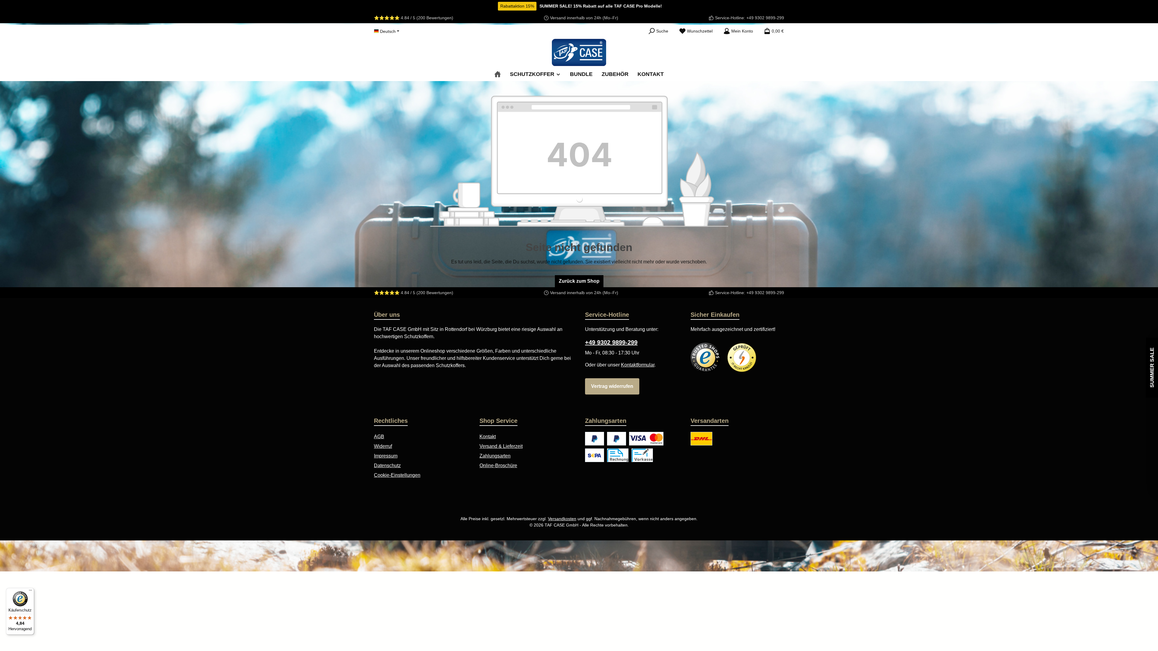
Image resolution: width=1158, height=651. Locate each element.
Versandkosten (562, 518)
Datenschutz (387, 465)
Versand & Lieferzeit (501, 446)
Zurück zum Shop (579, 281)
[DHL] (701, 438)
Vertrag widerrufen (612, 386)
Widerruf (383, 446)
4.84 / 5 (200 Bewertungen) (427, 17)
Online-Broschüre (498, 465)
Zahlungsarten (495, 455)
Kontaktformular (637, 364)
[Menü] (30, 591)
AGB (379, 436)
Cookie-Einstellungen (397, 475)
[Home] (497, 74)
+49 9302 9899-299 (765, 17)
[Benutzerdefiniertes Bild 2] (742, 358)
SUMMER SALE (1152, 368)
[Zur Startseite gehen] (579, 52)
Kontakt (487, 436)
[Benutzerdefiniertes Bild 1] (706, 358)
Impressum (385, 455)
